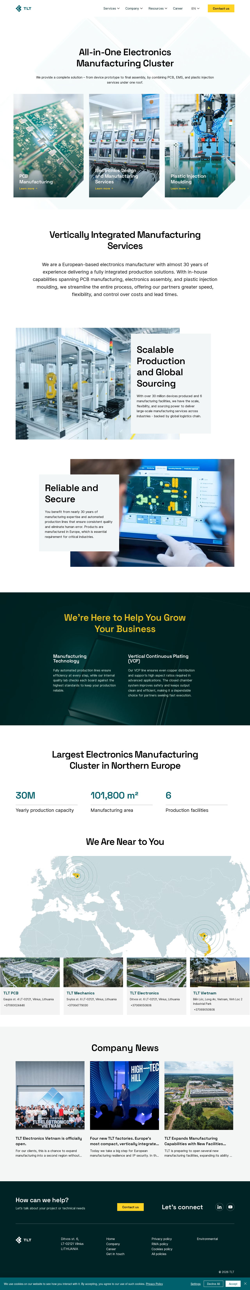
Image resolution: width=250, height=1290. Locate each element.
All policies (159, 1254)
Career (111, 1249)
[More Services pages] (118, 8)
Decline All (213, 1284)
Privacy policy (162, 1239)
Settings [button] (196, 1284)
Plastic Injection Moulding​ (188, 179)
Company (113, 1244)
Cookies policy (162, 1249)
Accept (233, 1284)
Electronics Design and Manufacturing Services (116, 176)
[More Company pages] (141, 8)
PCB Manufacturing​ (36, 179)
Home (110, 1239)
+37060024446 (14, 1005)
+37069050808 (141, 1005)
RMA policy (160, 1244)
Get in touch (115, 1254)
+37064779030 (77, 1005)
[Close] (245, 1284)
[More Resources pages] (166, 8)
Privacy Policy (154, 1284)
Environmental (207, 1239)
